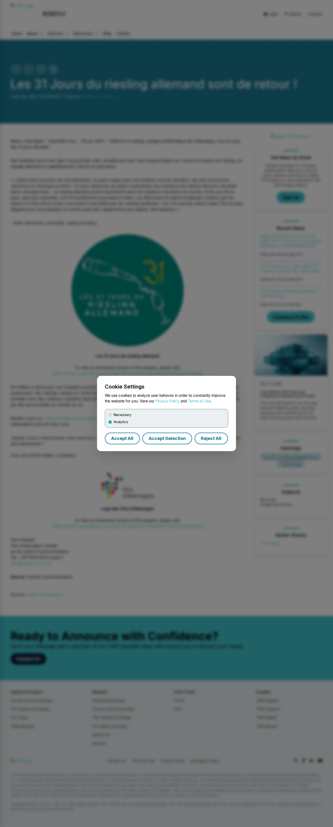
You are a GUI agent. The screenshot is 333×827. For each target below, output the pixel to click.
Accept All (122, 438)
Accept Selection (167, 438)
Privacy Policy (167, 401)
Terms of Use (199, 401)
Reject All (211, 438)
